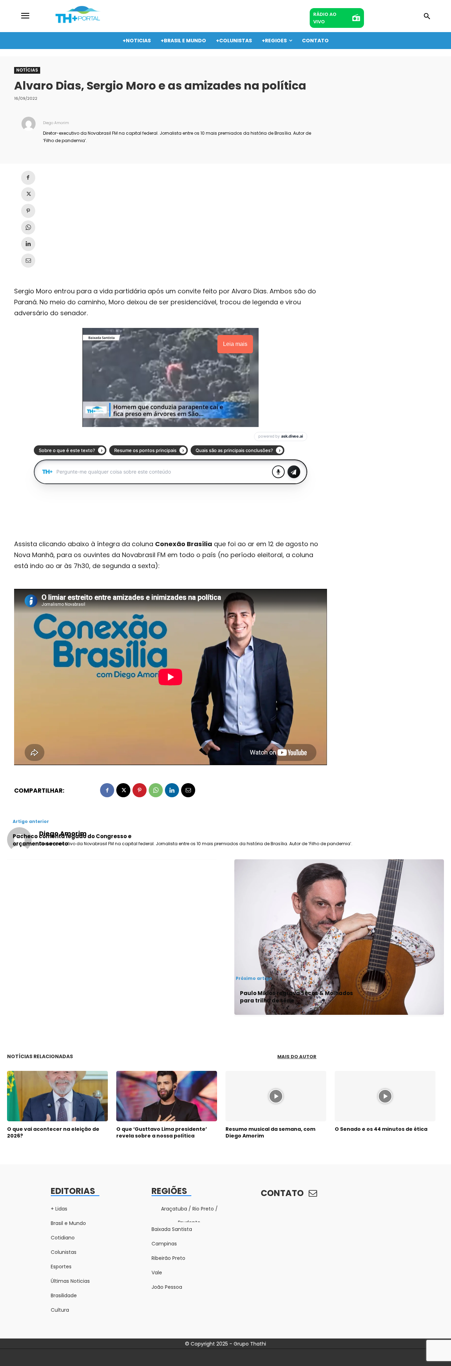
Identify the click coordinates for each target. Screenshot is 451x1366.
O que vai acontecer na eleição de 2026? (53, 1132)
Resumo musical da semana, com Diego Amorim (270, 1132)
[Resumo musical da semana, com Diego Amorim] (276, 1096)
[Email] (28, 261)
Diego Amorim (56, 123)
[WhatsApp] (28, 227)
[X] (28, 194)
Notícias (27, 70)
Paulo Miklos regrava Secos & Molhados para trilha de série (296, 996)
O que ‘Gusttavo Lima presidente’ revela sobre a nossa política (161, 1132)
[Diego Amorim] (28, 131)
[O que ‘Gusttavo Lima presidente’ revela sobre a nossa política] (166, 1096)
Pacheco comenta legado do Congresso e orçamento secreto (72, 840)
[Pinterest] (28, 211)
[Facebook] (28, 178)
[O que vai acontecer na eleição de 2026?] (57, 1096)
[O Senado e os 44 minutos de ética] (385, 1096)
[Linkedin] (28, 244)
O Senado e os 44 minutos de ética (381, 1129)
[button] (427, 16)
